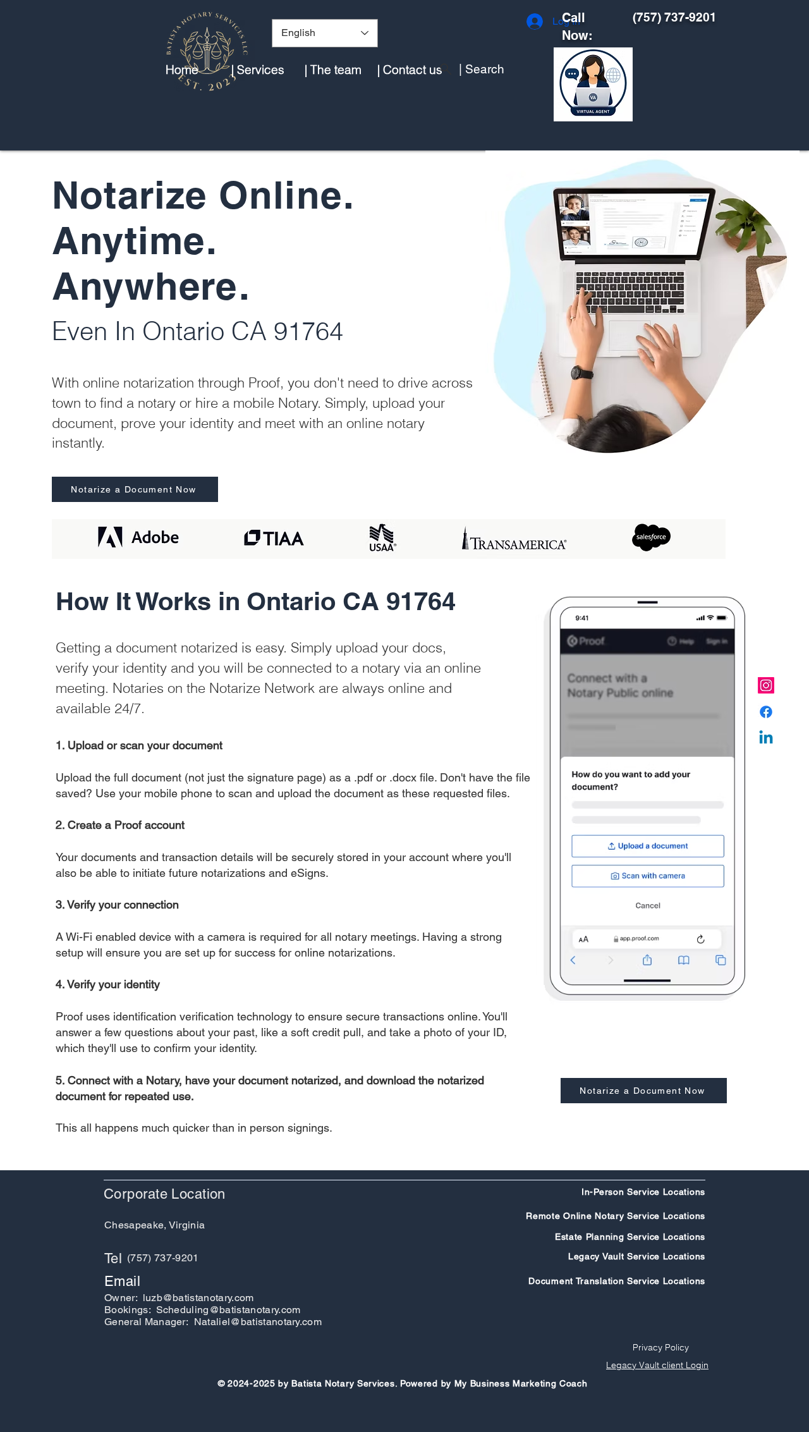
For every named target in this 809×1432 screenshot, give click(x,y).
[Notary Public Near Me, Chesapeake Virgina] (766, 685)
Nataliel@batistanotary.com (258, 1322)
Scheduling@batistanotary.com (228, 1310)
